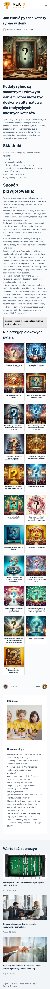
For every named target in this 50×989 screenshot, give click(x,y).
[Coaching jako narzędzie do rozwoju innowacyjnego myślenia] (25, 907)
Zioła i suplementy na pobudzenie (22, 819)
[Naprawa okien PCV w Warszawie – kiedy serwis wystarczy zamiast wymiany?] (25, 949)
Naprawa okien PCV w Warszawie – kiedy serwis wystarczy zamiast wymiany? (22, 770)
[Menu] (46, 5)
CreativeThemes (10, 986)
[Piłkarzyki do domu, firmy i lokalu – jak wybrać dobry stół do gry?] (25, 866)
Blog (31, 29)
